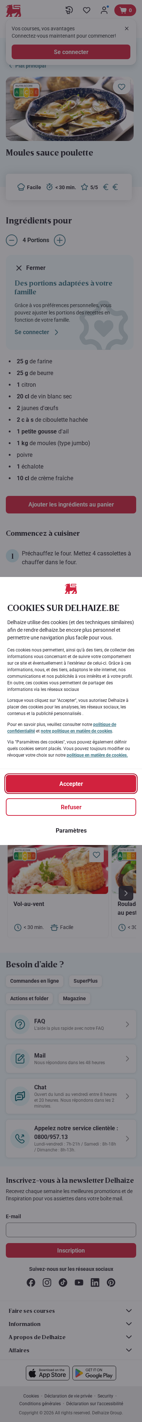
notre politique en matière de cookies (76, 731)
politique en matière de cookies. (97, 755)
